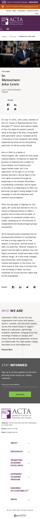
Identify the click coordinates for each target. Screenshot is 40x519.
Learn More (33, 2)
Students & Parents (33, 10)
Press (37, 13)
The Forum (13, 36)
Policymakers (21, 10)
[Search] (1, 28)
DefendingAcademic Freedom (16, 477)
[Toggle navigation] (8, 29)
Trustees (8, 10)
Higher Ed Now (28, 6)
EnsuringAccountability (19, 489)
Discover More (7, 349)
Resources (17, 451)
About (14, 443)
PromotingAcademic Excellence (17, 463)
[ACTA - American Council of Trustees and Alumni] (14, 21)
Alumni (14, 10)
